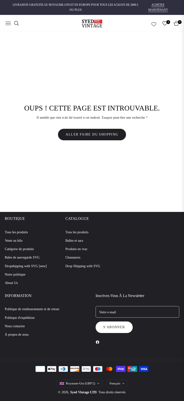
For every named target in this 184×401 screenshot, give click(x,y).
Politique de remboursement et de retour (32, 309)
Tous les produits (16, 232)
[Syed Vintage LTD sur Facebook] (99, 342)
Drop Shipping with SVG (82, 266)
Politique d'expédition (19, 318)
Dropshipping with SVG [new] (26, 266)
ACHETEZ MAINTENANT (158, 7)
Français (114, 383)
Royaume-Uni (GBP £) (80, 383)
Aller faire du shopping (92, 134)
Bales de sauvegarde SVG (22, 257)
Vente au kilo (14, 240)
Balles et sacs (74, 240)
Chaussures (72, 257)
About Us (11, 283)
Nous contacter (15, 326)
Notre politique (15, 274)
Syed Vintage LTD (83, 392)
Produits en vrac (76, 249)
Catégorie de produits (19, 249)
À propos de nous (17, 334)
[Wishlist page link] (153, 23)
